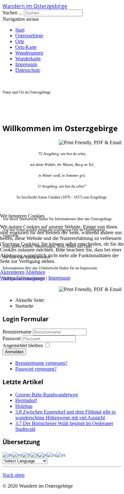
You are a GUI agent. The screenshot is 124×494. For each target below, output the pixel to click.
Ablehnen (35, 272)
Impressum (59, 278)
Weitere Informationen (22, 278)
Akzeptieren (12, 272)
